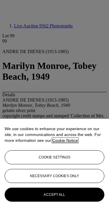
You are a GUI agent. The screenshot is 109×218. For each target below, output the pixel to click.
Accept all (54, 195)
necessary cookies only (54, 176)
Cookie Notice (65, 140)
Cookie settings (55, 157)
